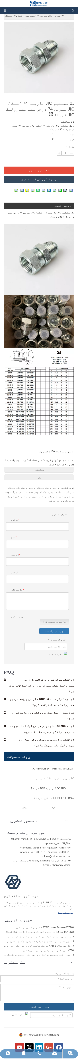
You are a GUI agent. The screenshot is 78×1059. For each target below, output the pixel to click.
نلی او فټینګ (66, 492)
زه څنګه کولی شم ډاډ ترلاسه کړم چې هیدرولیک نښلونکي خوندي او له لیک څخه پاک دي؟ (41, 685)
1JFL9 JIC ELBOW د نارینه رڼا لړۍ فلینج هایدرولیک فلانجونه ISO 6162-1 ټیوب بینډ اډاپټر (52, 798)
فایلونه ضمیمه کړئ (54, 621)
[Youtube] (19, 1047)
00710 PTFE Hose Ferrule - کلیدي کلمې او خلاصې (44, 927)
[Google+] (48, 1047)
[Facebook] (58, 1047)
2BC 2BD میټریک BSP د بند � (48, 788)
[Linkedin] (39, 1047)
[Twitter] (29, 1047)
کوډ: (71, 139)
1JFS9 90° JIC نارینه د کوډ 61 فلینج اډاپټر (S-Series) (39, 931)
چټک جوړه (61, 496)
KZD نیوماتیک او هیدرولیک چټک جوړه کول (48, 950)
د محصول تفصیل (62, 205)
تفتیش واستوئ (39, 170)
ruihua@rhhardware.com (56, 856)
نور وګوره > (65, 912)
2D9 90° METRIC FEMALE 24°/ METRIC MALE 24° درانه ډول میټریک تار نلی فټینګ (52, 768)
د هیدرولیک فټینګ (48, 487)
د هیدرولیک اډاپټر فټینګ (41, 492)
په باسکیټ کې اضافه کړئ (39, 179)
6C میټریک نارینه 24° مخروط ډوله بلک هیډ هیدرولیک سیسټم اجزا (52, 778)
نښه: (71, 134)
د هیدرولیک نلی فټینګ (21, 487)
